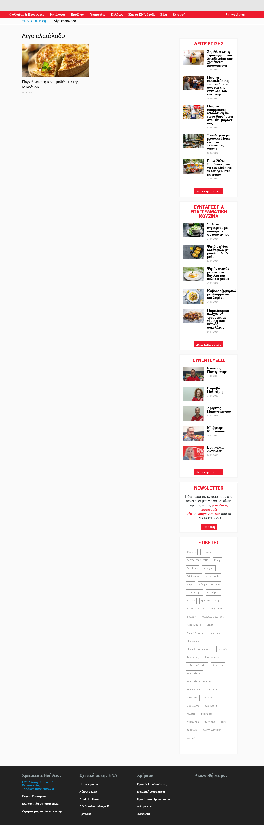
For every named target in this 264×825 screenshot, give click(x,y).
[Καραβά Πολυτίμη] (193, 394)
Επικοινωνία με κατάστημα (40, 803)
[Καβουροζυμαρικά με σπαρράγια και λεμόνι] (193, 296)
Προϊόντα (77, 14)
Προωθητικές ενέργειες (199, 649)
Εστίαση (191, 616)
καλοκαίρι (192, 697)
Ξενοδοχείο (215, 633)
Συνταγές (222, 649)
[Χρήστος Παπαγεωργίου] (193, 413)
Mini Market (193, 576)
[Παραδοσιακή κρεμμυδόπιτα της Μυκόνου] (55, 60)
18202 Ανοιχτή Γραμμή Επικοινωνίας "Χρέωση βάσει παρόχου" (39, 785)
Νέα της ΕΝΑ (88, 791)
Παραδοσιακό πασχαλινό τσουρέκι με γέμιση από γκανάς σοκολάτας (218, 318)
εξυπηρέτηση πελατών (199, 681)
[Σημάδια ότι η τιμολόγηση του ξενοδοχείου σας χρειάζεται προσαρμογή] (193, 57)
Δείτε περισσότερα (208, 191)
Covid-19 (191, 552)
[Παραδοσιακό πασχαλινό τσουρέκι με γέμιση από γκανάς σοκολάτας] (193, 316)
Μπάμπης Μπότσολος (216, 429)
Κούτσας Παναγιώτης (217, 370)
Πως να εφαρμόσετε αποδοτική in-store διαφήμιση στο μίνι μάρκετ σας (220, 114)
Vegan (190, 584)
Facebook (192, 568)
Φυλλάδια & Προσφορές (26, 14)
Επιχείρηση (216, 608)
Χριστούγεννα (212, 657)
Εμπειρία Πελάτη (210, 600)
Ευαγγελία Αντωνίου (215, 449)
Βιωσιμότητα (194, 592)
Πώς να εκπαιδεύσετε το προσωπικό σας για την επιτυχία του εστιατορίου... (218, 85)
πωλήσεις (210, 721)
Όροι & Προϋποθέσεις (152, 784)
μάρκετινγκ (193, 705)
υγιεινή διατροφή (212, 729)
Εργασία (85, 814)
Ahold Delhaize (89, 799)
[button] (228, 15)
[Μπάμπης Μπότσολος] (193, 433)
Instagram (209, 568)
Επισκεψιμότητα (196, 608)
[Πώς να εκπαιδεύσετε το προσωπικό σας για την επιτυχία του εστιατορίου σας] (193, 83)
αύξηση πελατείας (197, 665)
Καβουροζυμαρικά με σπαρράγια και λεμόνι (221, 294)
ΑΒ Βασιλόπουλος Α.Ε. (94, 806)
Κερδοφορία (194, 624)
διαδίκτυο (218, 665)
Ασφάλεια (143, 814)
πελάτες (191, 713)
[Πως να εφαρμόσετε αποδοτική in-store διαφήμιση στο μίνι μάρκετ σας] (193, 112)
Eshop (217, 560)
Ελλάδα (191, 600)
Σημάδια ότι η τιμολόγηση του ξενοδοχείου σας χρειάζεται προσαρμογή (220, 58)
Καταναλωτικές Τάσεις (214, 616)
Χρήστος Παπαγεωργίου (219, 409)
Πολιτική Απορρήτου (151, 791)
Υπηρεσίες (97, 14)
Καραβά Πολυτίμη (215, 389)
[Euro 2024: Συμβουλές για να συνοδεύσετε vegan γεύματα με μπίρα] (193, 166)
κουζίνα (208, 697)
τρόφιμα (192, 729)
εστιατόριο (212, 689)
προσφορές (207, 713)
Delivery (206, 552)
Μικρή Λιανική (195, 633)
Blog (163, 14)
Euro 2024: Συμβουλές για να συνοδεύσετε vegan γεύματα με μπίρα (219, 167)
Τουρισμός (193, 657)
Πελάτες (117, 14)
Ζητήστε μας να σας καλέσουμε (42, 811)
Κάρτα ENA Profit (141, 14)
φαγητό (191, 738)
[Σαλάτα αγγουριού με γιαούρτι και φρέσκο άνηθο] (193, 230)
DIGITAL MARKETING (198, 560)
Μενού (210, 624)
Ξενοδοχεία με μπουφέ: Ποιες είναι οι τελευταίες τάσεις (218, 142)
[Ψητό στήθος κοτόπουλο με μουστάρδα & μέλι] (193, 252)
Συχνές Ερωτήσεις (34, 796)
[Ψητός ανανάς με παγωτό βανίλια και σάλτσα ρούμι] (193, 274)
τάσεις (224, 721)
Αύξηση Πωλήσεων (209, 584)
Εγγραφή (179, 14)
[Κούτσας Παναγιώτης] (193, 374)
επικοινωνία (193, 689)
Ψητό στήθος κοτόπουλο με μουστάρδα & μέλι (218, 251)
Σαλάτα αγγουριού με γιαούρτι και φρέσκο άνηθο (218, 229)
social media (213, 576)
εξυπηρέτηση (194, 673)
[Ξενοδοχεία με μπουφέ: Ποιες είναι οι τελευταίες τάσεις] (193, 141)
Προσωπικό (193, 641)
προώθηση (193, 721)
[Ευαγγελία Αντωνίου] (193, 453)
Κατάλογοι (57, 14)
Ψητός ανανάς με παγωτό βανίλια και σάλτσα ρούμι (218, 273)
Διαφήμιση (213, 592)
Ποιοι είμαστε (88, 784)
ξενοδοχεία (211, 705)
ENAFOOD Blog (34, 21)
